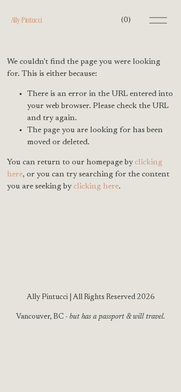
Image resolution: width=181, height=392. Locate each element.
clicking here (96, 186)
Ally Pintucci (26, 20)
